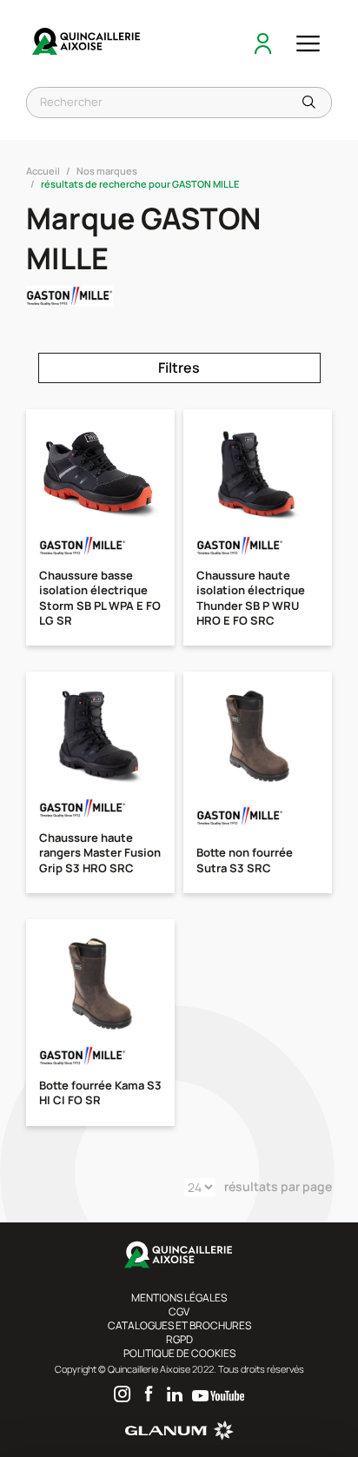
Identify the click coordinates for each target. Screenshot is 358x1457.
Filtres (179, 367)
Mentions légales (179, 1297)
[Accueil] (87, 43)
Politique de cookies (179, 1353)
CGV (179, 1311)
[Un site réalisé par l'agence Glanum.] (179, 1436)
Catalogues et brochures (179, 1325)
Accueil (43, 170)
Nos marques (106, 170)
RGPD (179, 1339)
